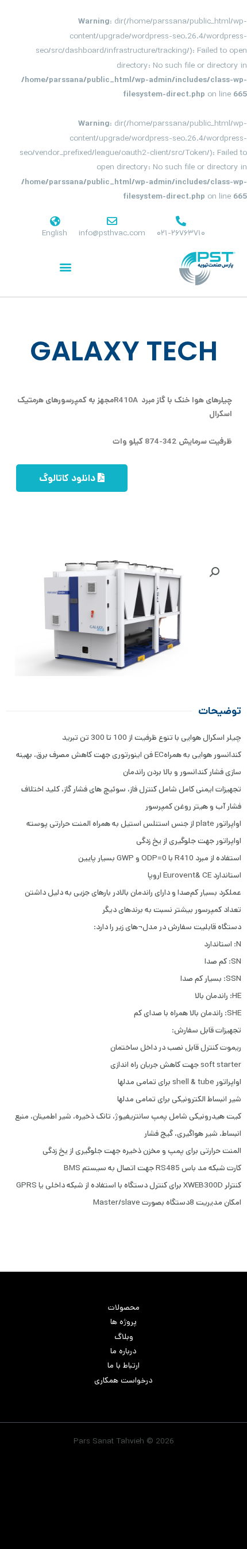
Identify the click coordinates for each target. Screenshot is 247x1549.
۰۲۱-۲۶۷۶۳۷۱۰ (181, 233)
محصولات (124, 1307)
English (54, 233)
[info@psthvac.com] (112, 221)
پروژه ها (123, 1321)
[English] (54, 221)
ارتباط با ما (123, 1365)
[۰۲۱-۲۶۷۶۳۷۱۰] (181, 221)
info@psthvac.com (112, 233)
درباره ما (123, 1351)
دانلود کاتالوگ (68, 478)
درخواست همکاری (123, 1380)
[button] (65, 267)
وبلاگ (123, 1336)
